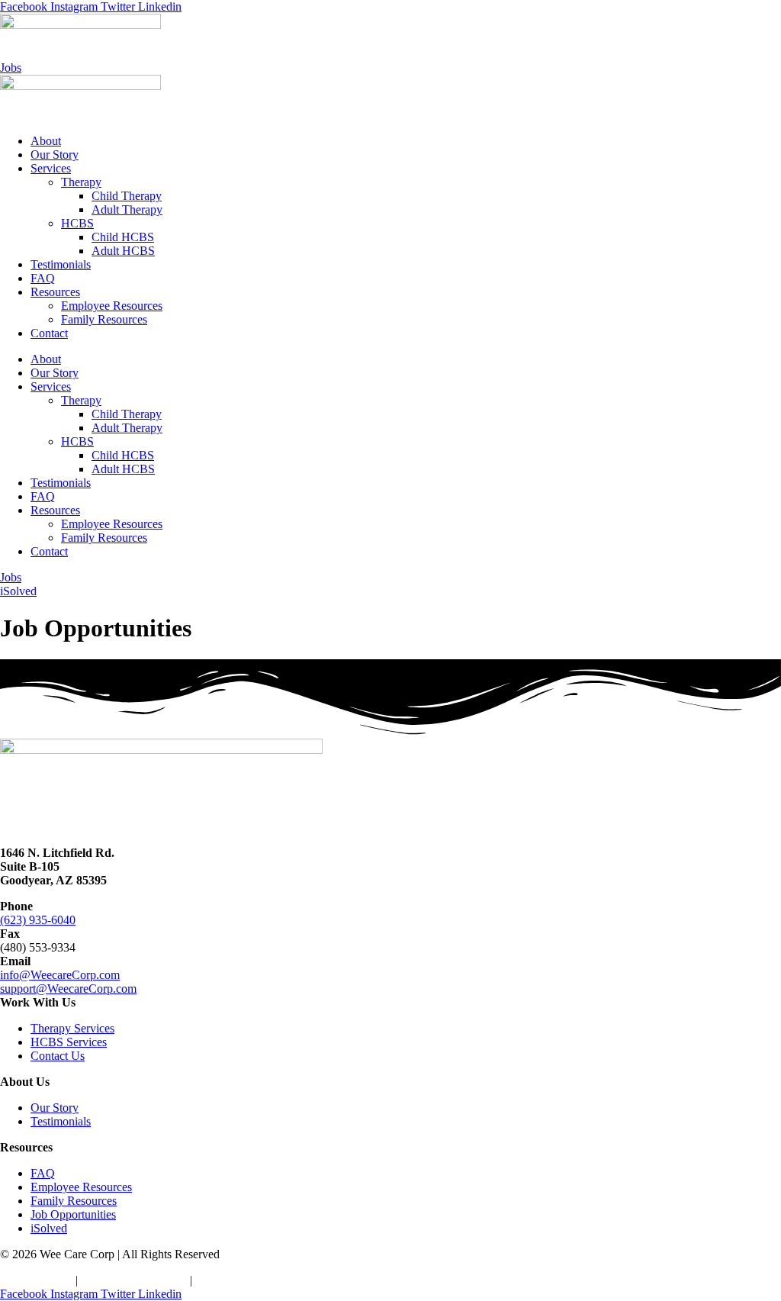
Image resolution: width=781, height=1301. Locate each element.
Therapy (81, 182)
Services (51, 168)
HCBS (77, 223)
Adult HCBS (123, 250)
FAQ (43, 278)
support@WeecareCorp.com (68, 988)
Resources (55, 291)
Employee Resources (111, 305)
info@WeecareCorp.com (60, 974)
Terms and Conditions (134, 1280)
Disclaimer (221, 1280)
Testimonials (61, 264)
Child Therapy (127, 195)
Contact (49, 333)
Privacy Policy (36, 1280)
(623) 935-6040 (38, 919)
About (46, 140)
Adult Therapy (127, 209)
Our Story (55, 154)
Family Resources (104, 319)
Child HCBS (123, 236)
